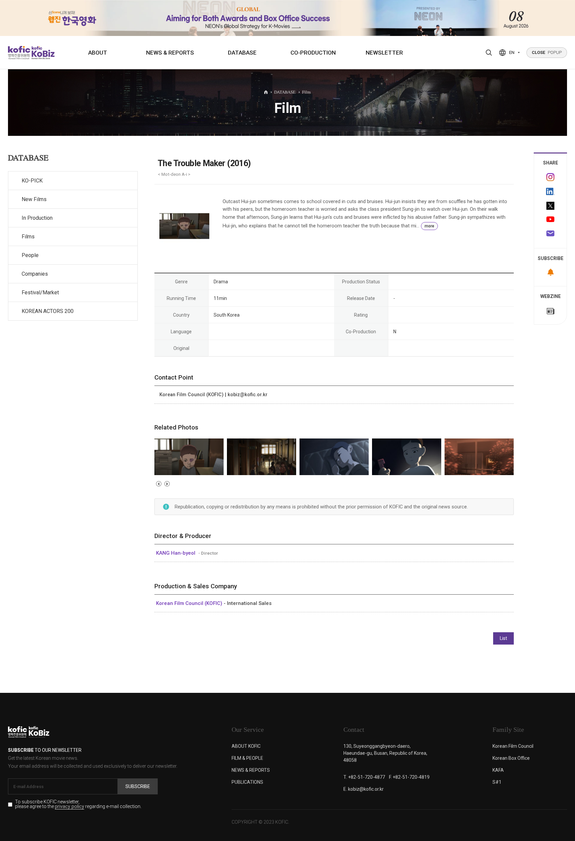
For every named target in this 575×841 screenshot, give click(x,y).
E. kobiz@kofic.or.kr (363, 789)
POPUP (547, 52)
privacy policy (69, 806)
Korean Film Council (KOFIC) (190, 603)
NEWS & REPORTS (170, 52)
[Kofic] (19, 52)
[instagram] (550, 177)
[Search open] (489, 52)
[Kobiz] (42, 52)
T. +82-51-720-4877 (364, 777)
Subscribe (137, 786)
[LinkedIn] (550, 191)
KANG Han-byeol (176, 553)
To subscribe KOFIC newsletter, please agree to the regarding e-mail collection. (78, 804)
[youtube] (550, 220)
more (429, 226)
